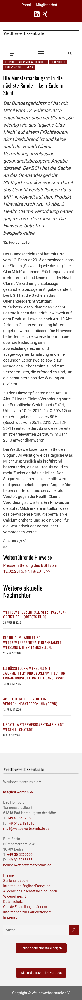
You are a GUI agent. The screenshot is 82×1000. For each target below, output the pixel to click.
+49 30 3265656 (20, 855)
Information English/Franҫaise (26, 886)
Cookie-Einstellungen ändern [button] (25, 907)
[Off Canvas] (12, 53)
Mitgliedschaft (47, 5)
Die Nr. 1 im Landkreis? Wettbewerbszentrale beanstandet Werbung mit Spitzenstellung (32, 642)
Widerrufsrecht (14, 896)
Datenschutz (13, 901)
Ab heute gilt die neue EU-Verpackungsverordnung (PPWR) (30, 701)
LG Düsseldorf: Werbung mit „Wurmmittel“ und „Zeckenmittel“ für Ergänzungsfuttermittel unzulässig (34, 673)
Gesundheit (58, 62)
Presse (8, 875)
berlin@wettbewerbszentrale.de (27, 865)
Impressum (12, 917)
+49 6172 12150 (20, 818)
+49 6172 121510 (20, 823)
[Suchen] (74, 930)
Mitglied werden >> (18, 792)
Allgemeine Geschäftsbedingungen (30, 891)
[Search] (70, 53)
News (30, 67)
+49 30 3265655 (19, 860)
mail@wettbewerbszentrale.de (26, 829)
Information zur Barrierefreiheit (27, 912)
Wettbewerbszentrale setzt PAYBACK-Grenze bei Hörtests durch (34, 614)
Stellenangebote (15, 881)
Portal (26, 5)
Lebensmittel (13, 67)
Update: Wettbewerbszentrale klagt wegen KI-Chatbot (33, 727)
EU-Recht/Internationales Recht (25, 62)
